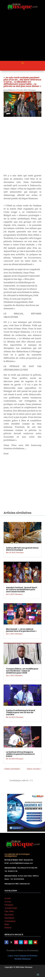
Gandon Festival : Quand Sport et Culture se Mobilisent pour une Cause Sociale (21, 589)
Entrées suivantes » (34, 768)
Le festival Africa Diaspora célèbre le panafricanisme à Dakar (20, 754)
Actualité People (11, 908)
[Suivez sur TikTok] (26, 942)
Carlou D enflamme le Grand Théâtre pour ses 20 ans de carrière (20, 712)
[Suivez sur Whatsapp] (30, 942)
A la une (8, 901)
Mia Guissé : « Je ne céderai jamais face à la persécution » (21, 630)
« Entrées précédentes (12, 768)
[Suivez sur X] (11, 942)
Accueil (7, 898)
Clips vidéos (9, 911)
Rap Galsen (9, 914)
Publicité (8, 927)
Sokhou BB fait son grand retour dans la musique (22, 548)
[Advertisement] (22, 37)
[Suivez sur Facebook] (6, 942)
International (9, 917)
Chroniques (32, 90)
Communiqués (10, 921)
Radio (7, 924)
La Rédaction (10, 90)
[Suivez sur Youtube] (35, 942)
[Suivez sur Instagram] (16, 942)
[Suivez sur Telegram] (21, 942)
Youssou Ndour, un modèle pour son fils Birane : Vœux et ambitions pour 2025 (22, 670)
